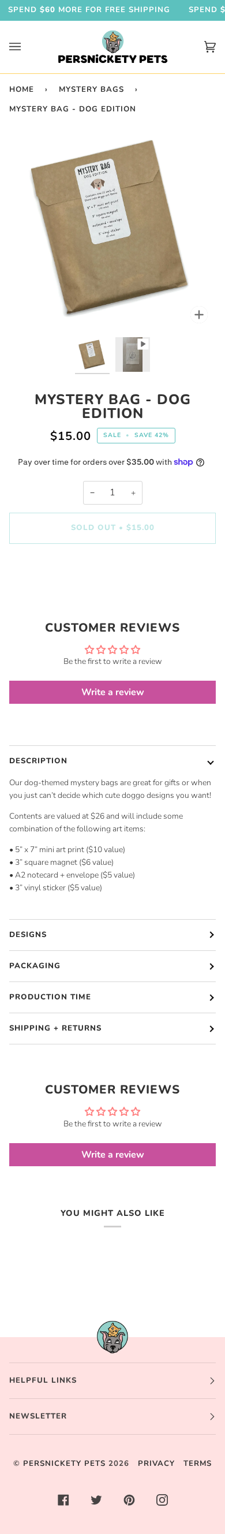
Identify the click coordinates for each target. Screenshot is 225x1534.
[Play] (112, 228)
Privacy (156, 1463)
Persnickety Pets (64, 1463)
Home (21, 89)
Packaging (35, 966)
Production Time (50, 997)
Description (38, 761)
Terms (197, 1463)
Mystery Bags (91, 89)
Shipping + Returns (55, 1028)
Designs (28, 935)
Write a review (112, 692)
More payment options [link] (113, 597)
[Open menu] (26, 47)
